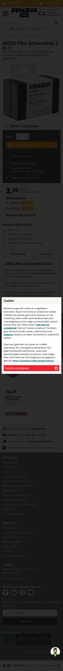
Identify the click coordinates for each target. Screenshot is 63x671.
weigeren (8, 334)
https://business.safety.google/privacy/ (33, 360)
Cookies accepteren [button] (17, 368)
